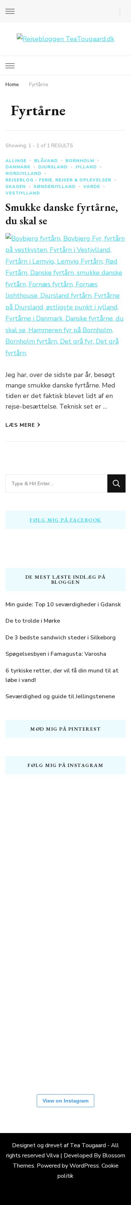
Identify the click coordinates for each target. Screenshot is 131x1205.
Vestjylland (22, 193)
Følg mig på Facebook (66, 520)
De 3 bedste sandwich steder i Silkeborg (60, 638)
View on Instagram (65, 1101)
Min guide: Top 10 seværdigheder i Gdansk (63, 604)
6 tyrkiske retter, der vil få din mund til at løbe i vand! (62, 675)
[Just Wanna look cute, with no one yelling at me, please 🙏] (27, 1059)
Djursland (53, 167)
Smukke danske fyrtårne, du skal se (61, 214)
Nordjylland (23, 173)
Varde (91, 186)
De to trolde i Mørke (32, 621)
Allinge (16, 161)
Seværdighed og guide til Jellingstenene (60, 696)
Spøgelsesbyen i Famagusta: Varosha (55, 654)
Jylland (86, 167)
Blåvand (46, 161)
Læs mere (20, 425)
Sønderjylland (54, 186)
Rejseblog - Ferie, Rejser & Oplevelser (58, 180)
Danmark (18, 167)
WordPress (84, 1166)
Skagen (15, 186)
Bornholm (80, 161)
